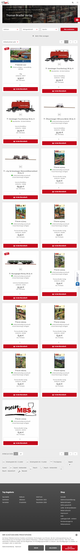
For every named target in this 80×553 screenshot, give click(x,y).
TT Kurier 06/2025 (20, 322)
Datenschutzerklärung (68, 500)
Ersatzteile (22, 502)
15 (15, 453)
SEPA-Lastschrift (66, 505)
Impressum (64, 513)
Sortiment (5, 500)
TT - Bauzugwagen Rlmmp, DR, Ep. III (20, 274)
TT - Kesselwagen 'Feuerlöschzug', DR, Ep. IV (21, 119)
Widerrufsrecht (66, 510)
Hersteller (28, 10)
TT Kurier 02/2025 (59, 270)
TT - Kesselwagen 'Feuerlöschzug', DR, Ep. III (59, 68)
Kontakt (63, 497)
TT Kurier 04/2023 (59, 167)
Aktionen (22, 500)
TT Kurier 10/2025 (20, 419)
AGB (62, 516)
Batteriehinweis (66, 502)
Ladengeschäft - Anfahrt (68, 519)
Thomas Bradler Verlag (38, 10)
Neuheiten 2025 (41, 500)
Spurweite (5, 497)
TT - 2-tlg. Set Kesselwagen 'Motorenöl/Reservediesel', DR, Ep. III (20, 172)
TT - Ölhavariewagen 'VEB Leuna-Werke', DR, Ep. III (59, 119)
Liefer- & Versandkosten (68, 508)
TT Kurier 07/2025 (59, 322)
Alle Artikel (21, 10)
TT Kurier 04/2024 (59, 221)
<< (61, 41)
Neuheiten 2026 (41, 502)
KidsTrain (39, 497)
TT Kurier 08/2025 (20, 370)
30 (20, 453)
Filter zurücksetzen (69, 29)
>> (75, 41)
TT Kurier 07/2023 (20, 221)
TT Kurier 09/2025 (59, 370)
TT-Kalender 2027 (20, 65)
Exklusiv (21, 497)
